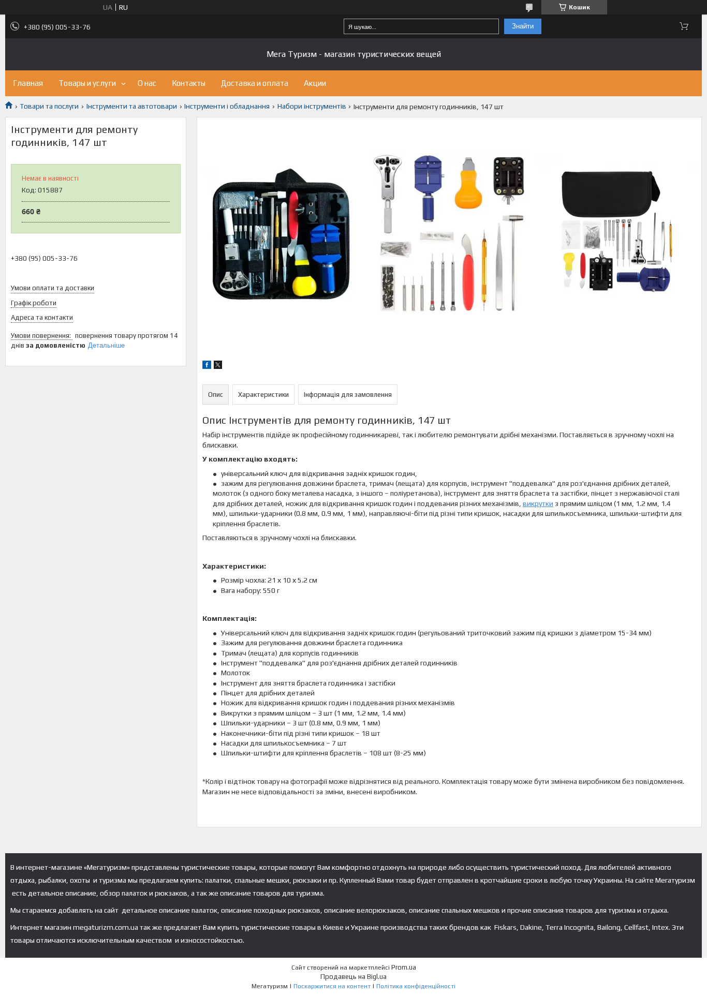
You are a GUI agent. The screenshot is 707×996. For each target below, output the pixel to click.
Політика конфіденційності (415, 986)
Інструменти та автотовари (131, 106)
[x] (218, 366)
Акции (315, 83)
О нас (147, 83)
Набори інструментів (311, 106)
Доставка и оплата (254, 83)
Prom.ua (403, 967)
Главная (28, 83)
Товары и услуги (87, 83)
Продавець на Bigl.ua (353, 976)
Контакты (188, 83)
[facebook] (206, 366)
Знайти (523, 26)
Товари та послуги (49, 106)
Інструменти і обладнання (227, 106)
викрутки (538, 503)
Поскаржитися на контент (332, 986)
